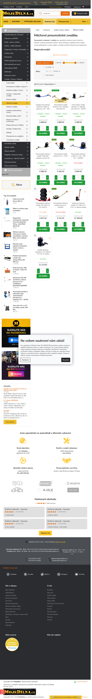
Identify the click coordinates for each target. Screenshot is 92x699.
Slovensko (8, 601)
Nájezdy (8, 133)
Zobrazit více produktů (60, 55)
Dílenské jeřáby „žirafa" (13, 116)
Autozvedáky (10, 83)
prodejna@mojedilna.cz (51, 551)
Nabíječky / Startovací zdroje (13, 155)
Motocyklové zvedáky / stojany (16, 87)
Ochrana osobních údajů (13, 606)
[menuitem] (6, 22)
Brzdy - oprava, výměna (12, 42)
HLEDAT (65, 13)
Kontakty (19, 7)
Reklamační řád (10, 612)
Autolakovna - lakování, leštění (14, 158)
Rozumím (66, 360)
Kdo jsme (50, 593)
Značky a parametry (43, 63)
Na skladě (50, 67)
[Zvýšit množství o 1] (47, 128)
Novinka (56, 71)
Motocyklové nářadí (10, 68)
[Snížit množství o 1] (38, 128)
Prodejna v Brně (9, 7)
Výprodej (8, 625)
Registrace (77, 7)
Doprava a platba (10, 595)
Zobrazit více (45, 533)
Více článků (10, 422)
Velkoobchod (9, 593)
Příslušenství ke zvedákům (14, 136)
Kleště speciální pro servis (12, 61)
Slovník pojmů (51, 612)
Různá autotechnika (10, 166)
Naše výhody (51, 598)
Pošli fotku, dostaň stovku (55, 603)
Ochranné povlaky (10, 162)
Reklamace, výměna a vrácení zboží (16, 614)
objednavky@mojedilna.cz (51, 549)
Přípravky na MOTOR (11, 38)
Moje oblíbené (10, 590)
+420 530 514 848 (37, 551)
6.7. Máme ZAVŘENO (11, 400)
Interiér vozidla (9, 147)
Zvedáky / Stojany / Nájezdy (13, 79)
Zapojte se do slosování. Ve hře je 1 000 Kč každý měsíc (15, 389)
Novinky (8, 620)
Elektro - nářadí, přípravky (12, 46)
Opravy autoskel (9, 151)
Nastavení (25, 360)
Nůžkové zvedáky (11, 107)
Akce (48, 71)
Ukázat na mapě (60, 542)
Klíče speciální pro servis (12, 64)
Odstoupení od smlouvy (13, 609)
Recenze (50, 617)
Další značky (73, 490)
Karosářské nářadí (10, 144)
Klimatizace (8, 57)
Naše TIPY (5, 174)
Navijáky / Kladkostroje (13, 129)
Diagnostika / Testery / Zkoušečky (15, 50)
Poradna (49, 606)
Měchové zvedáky (12, 103)
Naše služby (51, 601)
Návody (49, 620)
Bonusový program (55, 7)
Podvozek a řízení (10, 76)
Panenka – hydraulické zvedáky (13, 95)
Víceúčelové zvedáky (13, 140)
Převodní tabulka (52, 614)
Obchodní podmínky (11, 603)
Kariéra (49, 609)
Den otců (7, 410)
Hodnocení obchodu (45, 499)
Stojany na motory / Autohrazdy (12, 120)
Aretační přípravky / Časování (13, 35)
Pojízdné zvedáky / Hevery (14, 90)
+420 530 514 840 (36, 549)
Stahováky (7, 72)
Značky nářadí (51, 595)
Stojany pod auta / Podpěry (15, 125)
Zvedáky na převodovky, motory (14, 111)
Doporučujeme (50, 75)
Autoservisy (12, 31)
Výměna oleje (8, 53)
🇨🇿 (83, 7)
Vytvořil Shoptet (82, 682)
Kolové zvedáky (11, 99)
